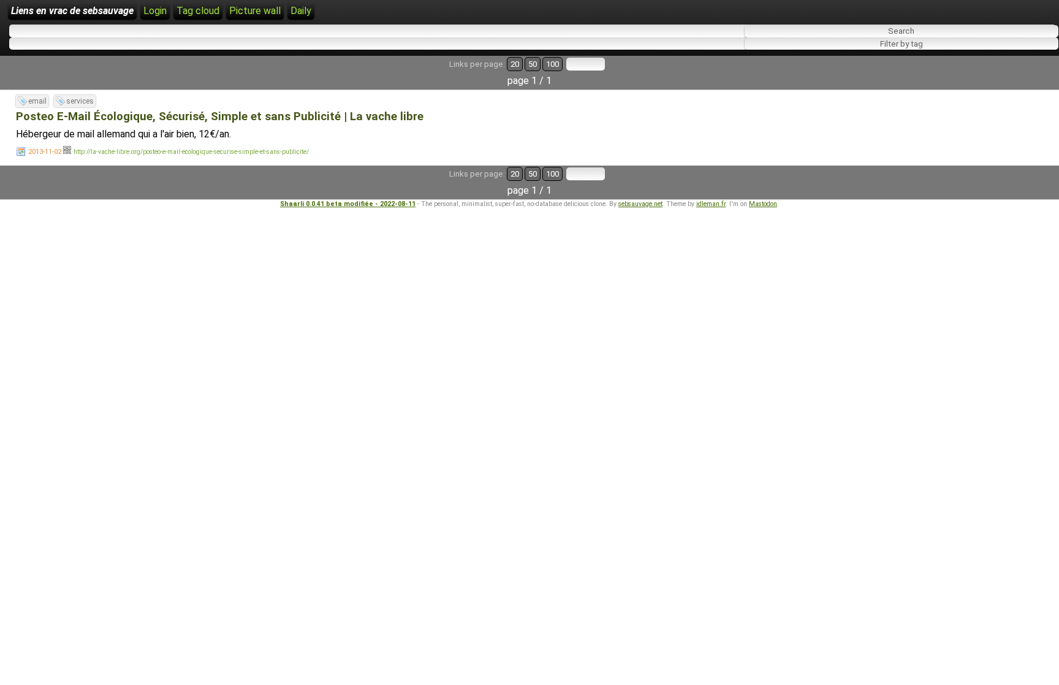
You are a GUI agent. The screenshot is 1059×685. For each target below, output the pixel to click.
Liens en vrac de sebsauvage (72, 11)
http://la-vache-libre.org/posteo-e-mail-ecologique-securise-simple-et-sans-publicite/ (191, 152)
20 (515, 64)
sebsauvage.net (640, 204)
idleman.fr (711, 204)
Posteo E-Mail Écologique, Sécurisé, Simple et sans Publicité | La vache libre (219, 116)
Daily (300, 11)
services (80, 101)
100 (552, 64)
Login (155, 11)
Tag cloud (197, 11)
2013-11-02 (44, 152)
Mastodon (763, 204)
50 (532, 64)
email (37, 101)
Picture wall (255, 11)
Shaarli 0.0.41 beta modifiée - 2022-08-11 (348, 204)
